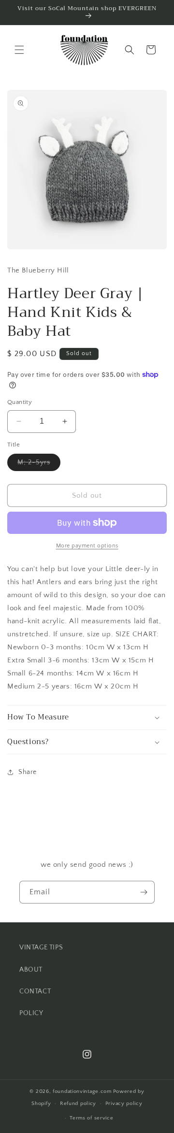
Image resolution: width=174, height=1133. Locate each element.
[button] (19, 49)
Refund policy (78, 1103)
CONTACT (35, 991)
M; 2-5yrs (38, 464)
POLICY (31, 1013)
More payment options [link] (87, 546)
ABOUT (31, 970)
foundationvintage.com (82, 1091)
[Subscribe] (143, 892)
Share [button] (27, 772)
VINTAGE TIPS (41, 947)
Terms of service (91, 1118)
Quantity (19, 402)
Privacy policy (124, 1103)
